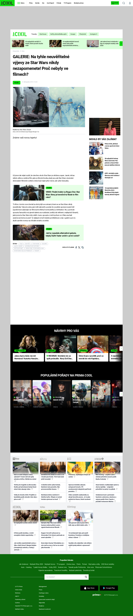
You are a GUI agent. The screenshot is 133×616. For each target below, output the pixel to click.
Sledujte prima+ (79, 3)
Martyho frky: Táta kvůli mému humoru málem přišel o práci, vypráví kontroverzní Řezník (51, 525)
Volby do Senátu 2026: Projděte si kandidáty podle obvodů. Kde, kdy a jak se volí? (25, 497)
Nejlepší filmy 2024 (36, 564)
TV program (61, 564)
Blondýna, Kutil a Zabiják (79, 401)
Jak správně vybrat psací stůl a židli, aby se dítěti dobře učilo (78, 524)
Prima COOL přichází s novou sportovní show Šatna (112, 146)
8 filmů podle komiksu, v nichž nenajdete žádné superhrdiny (24, 534)
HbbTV (17, 596)
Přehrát (18, 397)
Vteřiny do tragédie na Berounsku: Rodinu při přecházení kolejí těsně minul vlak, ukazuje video (25, 487)
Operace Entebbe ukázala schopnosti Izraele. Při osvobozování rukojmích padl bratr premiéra (79, 488)
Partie (79, 564)
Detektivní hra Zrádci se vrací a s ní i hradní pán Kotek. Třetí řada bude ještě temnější (52, 477)
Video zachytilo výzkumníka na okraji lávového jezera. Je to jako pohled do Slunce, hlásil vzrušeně (79, 497)
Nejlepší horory (50, 564)
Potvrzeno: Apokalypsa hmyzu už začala (79, 476)
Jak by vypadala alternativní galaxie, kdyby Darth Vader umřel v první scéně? (62, 234)
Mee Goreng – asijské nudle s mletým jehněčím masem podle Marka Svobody (106, 477)
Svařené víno (62, 567)
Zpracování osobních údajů (47, 599)
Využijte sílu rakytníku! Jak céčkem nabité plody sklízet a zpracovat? (80, 544)
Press (40, 590)
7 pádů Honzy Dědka (40, 567)
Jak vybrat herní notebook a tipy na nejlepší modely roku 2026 (109, 43)
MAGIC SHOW (58, 400)
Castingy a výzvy (43, 593)
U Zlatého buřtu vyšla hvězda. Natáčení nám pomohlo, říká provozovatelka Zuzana (51, 487)
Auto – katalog (26, 567)
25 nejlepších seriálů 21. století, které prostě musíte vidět (34, 43)
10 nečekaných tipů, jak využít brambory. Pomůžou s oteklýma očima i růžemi (78, 535)
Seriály (37, 3)
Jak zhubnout (23, 564)
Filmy (31, 3)
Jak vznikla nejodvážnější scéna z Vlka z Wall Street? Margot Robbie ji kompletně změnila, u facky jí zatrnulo (25, 546)
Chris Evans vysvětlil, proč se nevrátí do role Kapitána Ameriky (91, 357)
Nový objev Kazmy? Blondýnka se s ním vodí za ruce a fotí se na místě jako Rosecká (52, 545)
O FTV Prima (18, 586)
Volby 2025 (52, 567)
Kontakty (41, 596)
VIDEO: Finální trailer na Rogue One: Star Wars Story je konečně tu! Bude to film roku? (63, 194)
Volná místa (18, 590)
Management (43, 586)
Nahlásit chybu (19, 609)
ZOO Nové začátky (107, 564)
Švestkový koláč (89, 570)
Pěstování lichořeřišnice (103, 567)
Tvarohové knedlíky (60, 570)
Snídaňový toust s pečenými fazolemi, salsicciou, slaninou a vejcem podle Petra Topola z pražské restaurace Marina (106, 498)
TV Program (67, 3)
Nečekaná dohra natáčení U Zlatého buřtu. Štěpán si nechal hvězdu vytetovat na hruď (51, 497)
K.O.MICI (96, 400)
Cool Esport (50, 3)
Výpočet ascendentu (45, 570)
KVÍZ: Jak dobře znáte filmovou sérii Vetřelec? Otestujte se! (112, 175)
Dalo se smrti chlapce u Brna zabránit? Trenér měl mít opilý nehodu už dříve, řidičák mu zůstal (25, 477)
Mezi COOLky (19, 400)
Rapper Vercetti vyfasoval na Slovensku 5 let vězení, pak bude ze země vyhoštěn (52, 535)
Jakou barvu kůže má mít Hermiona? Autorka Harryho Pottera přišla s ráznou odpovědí (26, 357)
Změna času (70, 564)
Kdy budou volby (94, 564)
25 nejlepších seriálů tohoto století (25, 523)
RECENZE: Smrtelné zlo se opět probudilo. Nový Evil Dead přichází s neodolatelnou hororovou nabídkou (60, 357)
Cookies (17, 602)
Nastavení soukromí (45, 609)
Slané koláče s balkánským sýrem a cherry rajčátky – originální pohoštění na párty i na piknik (107, 487)
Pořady (59, 3)
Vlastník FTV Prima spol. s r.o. (23, 606)
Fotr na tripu (38, 400)
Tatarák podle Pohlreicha (77, 567)
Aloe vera (90, 567)
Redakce (41, 606)
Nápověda (42, 602)
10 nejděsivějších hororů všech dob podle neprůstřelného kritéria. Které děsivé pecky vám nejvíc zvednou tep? (71, 45)
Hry (43, 3)
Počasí (84, 564)
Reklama (17, 593)
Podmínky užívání (20, 599)
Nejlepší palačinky (75, 570)
